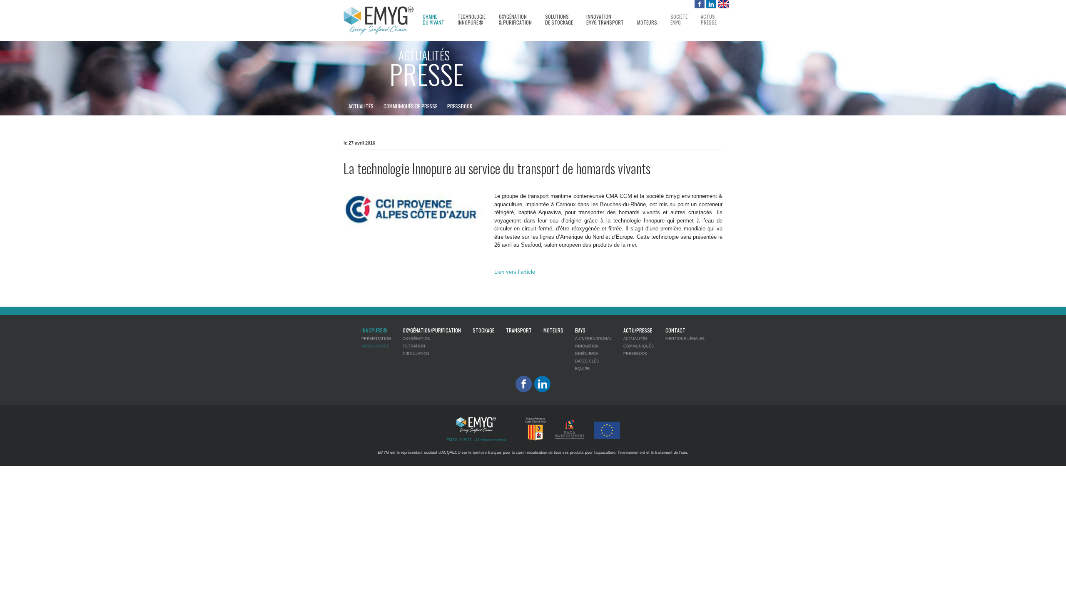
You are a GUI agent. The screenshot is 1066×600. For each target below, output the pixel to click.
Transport (519, 330)
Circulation (416, 354)
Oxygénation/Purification (432, 330)
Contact (675, 330)
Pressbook (459, 106)
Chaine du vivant (433, 20)
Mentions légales (685, 339)
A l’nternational (593, 339)
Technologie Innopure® (472, 20)
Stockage (483, 330)
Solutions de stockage (559, 20)
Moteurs (647, 22)
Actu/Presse (637, 330)
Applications (375, 346)
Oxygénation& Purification (515, 20)
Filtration (414, 346)
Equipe (582, 369)
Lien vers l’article (514, 272)
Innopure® (374, 330)
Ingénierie (586, 354)
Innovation (587, 346)
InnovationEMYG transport (605, 20)
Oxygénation (417, 339)
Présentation (376, 339)
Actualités (361, 106)
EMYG (580, 330)
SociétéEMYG (678, 20)
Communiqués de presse (410, 106)
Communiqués (638, 346)
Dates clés (587, 361)
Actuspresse (709, 20)
